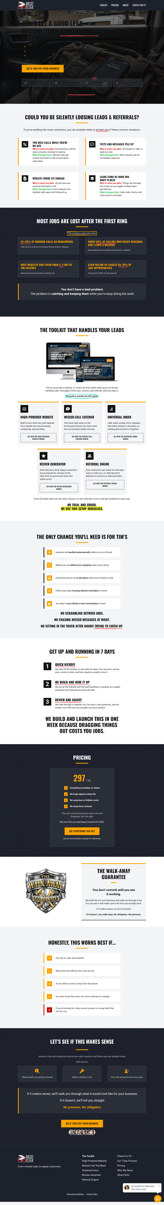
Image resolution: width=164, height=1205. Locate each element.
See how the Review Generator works (58, 487)
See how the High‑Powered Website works (38, 437)
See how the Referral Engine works (105, 484)
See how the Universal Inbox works (126, 437)
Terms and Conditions (75, 1194)
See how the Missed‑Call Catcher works (82, 437)
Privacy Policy (92, 1194)
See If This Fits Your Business (42, 68)
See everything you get (82, 831)
